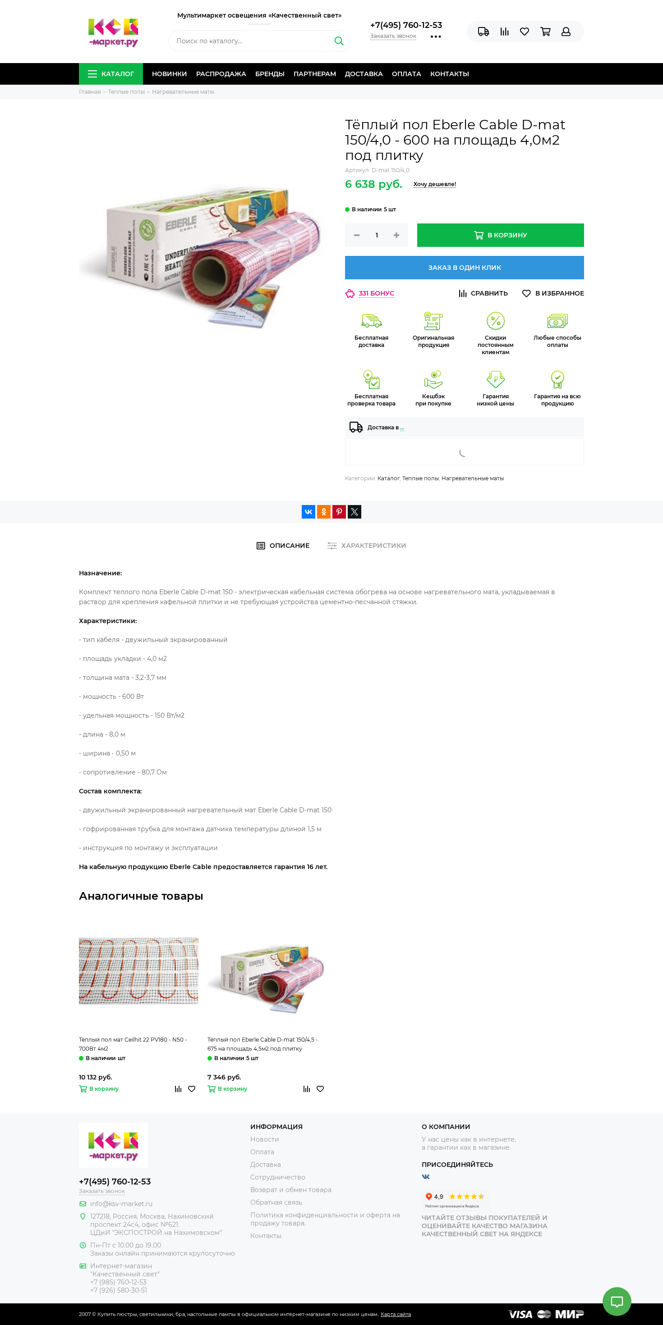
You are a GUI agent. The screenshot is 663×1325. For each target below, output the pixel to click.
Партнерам (315, 74)
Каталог (117, 74)
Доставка (364, 74)
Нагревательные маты (473, 478)
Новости (264, 1139)
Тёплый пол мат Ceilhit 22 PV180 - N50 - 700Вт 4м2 (133, 1044)
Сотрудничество (277, 1177)
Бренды (270, 74)
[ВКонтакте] (308, 512)
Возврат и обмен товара (291, 1190)
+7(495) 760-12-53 (406, 25)
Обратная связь (276, 1202)
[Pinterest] (339, 512)
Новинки (169, 74)
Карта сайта (396, 1314)
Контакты (449, 74)
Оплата (406, 74)
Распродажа (221, 74)
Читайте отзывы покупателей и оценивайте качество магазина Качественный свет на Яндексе (485, 1226)
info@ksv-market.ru (121, 1204)
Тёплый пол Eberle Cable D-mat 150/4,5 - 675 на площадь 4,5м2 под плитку (262, 1044)
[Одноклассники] (324, 512)
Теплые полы (420, 478)
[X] (354, 512)
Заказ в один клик (464, 268)
